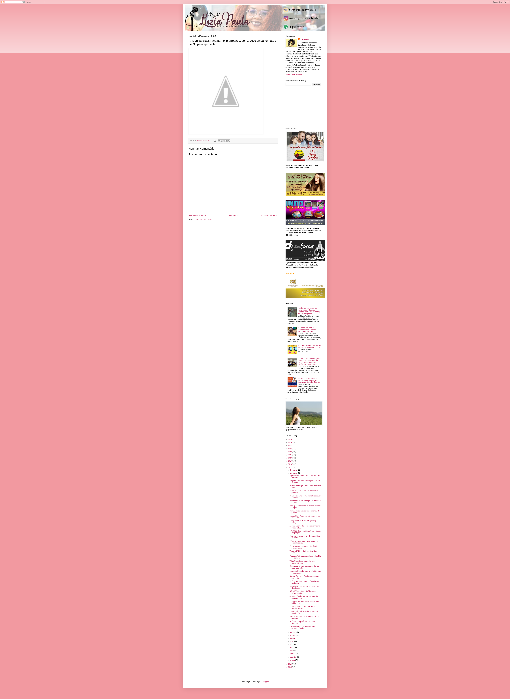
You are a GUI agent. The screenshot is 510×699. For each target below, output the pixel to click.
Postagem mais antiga (269, 215)
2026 (290, 439)
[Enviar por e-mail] (219, 140)
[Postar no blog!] (221, 140)
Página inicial (234, 215)
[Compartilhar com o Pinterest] (229, 140)
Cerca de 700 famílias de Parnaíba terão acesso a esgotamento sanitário (307, 330)
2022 (290, 452)
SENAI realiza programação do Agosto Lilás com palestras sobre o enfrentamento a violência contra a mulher (309, 361)
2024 (290, 445)
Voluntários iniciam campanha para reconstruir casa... (302, 562)
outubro (293, 632)
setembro (293, 635)
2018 (290, 464)
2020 (290, 458)
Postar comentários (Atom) (204, 219)
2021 (290, 455)
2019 (290, 461)
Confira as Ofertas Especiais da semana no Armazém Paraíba (309, 347)
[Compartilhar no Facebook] (226, 140)
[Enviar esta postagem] (214, 140)
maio (292, 648)
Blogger (265, 682)
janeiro (292, 660)
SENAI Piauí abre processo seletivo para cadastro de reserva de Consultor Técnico (309, 380)
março (292, 654)
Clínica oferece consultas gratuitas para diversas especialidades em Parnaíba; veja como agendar (309, 311)
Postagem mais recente (197, 215)
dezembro (294, 470)
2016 (290, 664)
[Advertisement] (305, 106)
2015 (290, 667)
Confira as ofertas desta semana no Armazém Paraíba (302, 627)
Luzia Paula (305, 39)
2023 (290, 449)
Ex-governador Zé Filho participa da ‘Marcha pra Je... (302, 607)
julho (292, 641)
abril (291, 651)
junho (292, 644)
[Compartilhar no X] (224, 140)
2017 (290, 467)
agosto (292, 638)
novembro (294, 473)
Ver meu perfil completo (294, 75)
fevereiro (293, 657)
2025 (290, 442)
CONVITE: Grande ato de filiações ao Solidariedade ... (303, 592)
